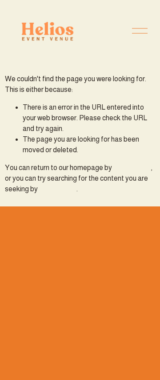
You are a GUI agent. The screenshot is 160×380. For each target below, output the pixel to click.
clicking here (132, 167)
